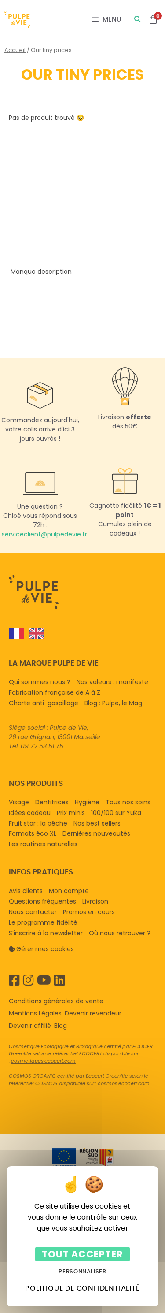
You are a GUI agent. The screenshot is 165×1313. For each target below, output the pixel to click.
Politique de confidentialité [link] (82, 1288)
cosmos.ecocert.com (124, 1083)
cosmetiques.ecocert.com (43, 1060)
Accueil (15, 50)
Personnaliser (82, 1271)
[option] (34, 633)
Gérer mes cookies (45, 949)
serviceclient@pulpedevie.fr (44, 534)
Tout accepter (82, 1254)
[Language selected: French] (79, 633)
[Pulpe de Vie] (17, 19)
